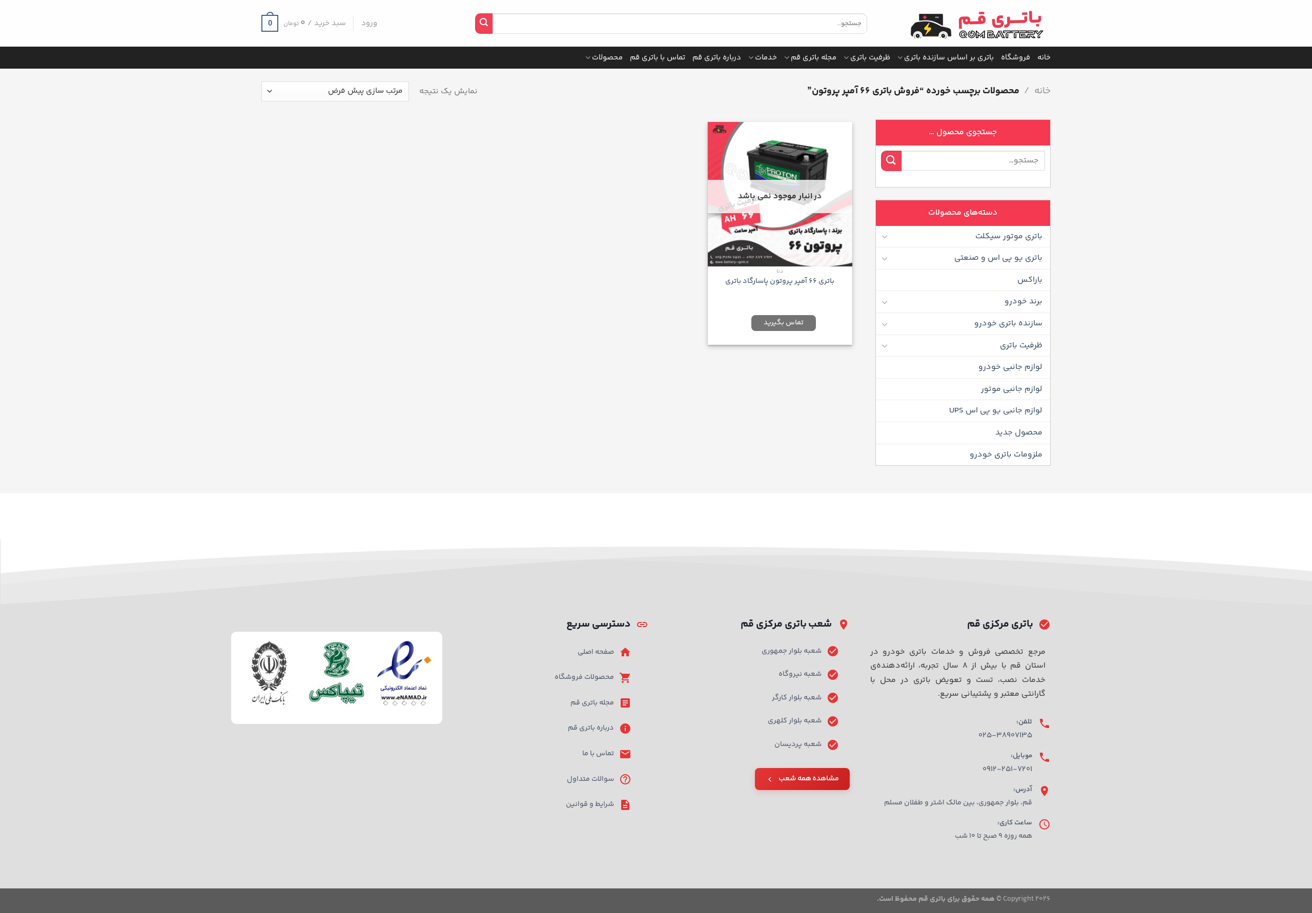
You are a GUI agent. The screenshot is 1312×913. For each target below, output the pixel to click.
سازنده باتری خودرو (1008, 323)
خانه (1044, 58)
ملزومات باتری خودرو (1006, 454)
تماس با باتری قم (657, 58)
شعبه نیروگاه (800, 674)
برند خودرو (1023, 301)
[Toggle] (885, 236)
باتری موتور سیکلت (1008, 236)
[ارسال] (484, 23)
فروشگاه (1015, 58)
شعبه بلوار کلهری (795, 721)
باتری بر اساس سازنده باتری (949, 58)
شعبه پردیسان (798, 744)
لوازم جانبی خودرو (1010, 367)
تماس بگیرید (784, 322)
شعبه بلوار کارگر (797, 697)
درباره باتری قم (716, 58)
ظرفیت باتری (870, 58)
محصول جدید (1018, 432)
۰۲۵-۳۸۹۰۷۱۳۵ (1005, 735)
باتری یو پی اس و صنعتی (998, 258)
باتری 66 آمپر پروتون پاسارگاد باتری (779, 281)
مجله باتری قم (813, 58)
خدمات (766, 58)
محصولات (607, 58)
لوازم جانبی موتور (1011, 389)
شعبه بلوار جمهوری (792, 651)
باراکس (1029, 280)
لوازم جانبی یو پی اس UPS (995, 410)
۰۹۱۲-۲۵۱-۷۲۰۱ (1007, 769)
